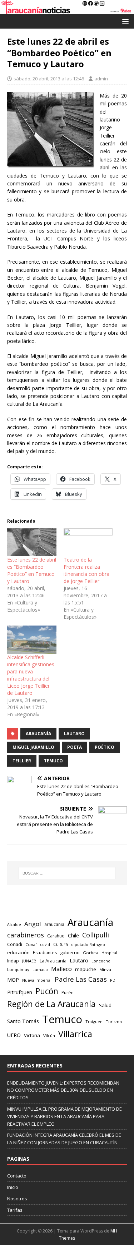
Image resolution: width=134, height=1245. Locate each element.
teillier (22, 761)
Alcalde (14, 924)
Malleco (61, 969)
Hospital (109, 952)
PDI (113, 980)
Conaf (31, 944)
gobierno (70, 952)
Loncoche (100, 960)
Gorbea (90, 952)
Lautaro (74, 734)
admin (101, 78)
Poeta (74, 747)
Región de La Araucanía (51, 1004)
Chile (73, 935)
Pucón (46, 991)
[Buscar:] (67, 873)
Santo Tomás (23, 1021)
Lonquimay (18, 969)
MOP (13, 979)
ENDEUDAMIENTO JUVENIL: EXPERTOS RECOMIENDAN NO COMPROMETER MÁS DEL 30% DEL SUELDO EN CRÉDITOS (63, 1090)
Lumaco (40, 969)
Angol (32, 924)
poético (104, 747)
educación (18, 952)
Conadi (14, 944)
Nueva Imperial (36, 980)
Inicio (12, 1187)
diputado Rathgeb (88, 944)
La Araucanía (53, 960)
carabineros (25, 935)
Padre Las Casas (81, 979)
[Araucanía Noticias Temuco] (67, 9)
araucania (54, 924)
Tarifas (15, 1210)
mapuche (85, 969)
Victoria (32, 1035)
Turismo (114, 1021)
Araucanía (38, 734)
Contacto (16, 1175)
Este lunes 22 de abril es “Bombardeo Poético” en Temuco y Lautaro (31, 570)
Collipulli (95, 935)
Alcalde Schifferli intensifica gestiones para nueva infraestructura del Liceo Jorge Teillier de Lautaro (30, 675)
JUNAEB (29, 960)
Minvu (105, 969)
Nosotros (17, 1198)
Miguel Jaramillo (33, 747)
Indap (13, 961)
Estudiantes (45, 953)
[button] (124, 21)
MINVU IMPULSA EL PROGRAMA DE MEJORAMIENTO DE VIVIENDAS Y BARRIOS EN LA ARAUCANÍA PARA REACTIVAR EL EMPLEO (64, 1116)
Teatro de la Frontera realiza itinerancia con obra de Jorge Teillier (86, 570)
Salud (105, 1005)
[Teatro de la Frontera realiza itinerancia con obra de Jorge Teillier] (88, 542)
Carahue (56, 936)
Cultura (60, 944)
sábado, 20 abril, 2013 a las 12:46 (49, 78)
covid (45, 944)
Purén (67, 993)
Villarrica (75, 1034)
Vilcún (49, 1035)
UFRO (14, 1035)
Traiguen (94, 1021)
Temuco (53, 761)
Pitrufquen (19, 992)
